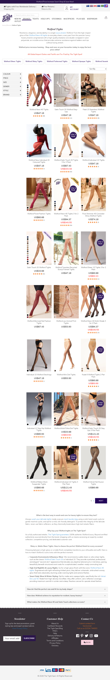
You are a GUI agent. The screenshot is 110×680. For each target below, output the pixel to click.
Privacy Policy (55, 643)
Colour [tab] (6, 74)
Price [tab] (5, 78)
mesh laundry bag (71, 519)
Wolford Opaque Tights (81, 61)
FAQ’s (55, 631)
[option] (27, 85)
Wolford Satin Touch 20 (54, 559)
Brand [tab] (6, 95)
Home (4, 25)
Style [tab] (5, 90)
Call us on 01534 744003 (87, 628)
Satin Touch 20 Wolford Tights (39, 267)
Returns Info (46, 9)
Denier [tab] (6, 86)
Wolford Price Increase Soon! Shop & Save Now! (55, 2)
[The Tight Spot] (7, 17)
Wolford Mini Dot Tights (66, 375)
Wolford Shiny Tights (33, 61)
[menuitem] (17, 19)
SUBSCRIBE (29, 638)
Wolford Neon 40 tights (38, 35)
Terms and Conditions (55, 641)
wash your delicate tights (41, 519)
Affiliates (54, 638)
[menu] (58, 20)
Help (55, 633)
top (2, 667)
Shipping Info (9, 9)
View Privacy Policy (19, 628)
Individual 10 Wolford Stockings (39, 375)
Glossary (55, 645)
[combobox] (27, 15)
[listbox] (27, 95)
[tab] (66, 589)
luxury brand (61, 33)
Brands (9, 25)
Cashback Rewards (55, 626)
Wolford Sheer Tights (12, 61)
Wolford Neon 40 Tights (39, 109)
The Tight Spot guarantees (58, 534)
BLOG (88, 642)
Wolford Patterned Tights (57, 61)
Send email (87, 626)
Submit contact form (87, 623)
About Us (55, 623)
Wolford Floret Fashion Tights (39, 214)
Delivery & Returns (55, 636)
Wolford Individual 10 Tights (93, 160)
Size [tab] (5, 82)
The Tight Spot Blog (55, 628)
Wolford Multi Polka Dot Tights (66, 428)
